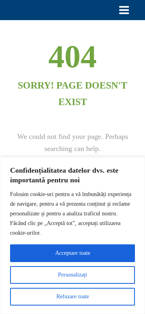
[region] (72, 235)
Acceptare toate (72, 253)
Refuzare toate (72, 296)
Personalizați (72, 275)
